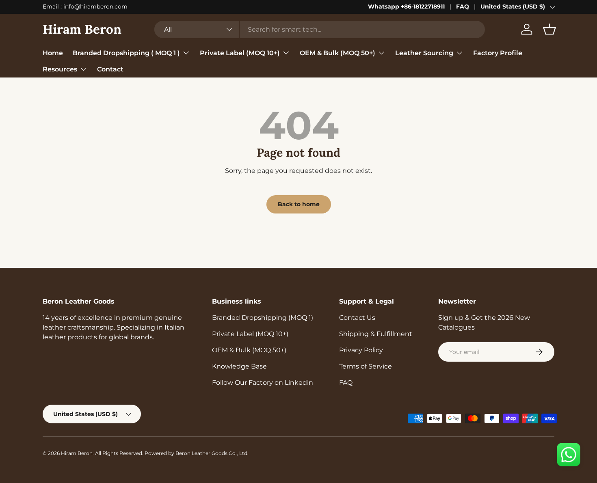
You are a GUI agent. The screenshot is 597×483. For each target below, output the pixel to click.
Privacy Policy (361, 350)
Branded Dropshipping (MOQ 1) (262, 317)
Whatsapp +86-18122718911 (406, 6)
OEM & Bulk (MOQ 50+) (337, 52)
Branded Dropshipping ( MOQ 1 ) (126, 52)
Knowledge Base (239, 366)
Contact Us (357, 317)
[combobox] (319, 29)
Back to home (299, 204)
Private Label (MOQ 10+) (240, 52)
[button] (549, 29)
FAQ (462, 6)
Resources (60, 69)
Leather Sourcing (424, 52)
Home (53, 52)
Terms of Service (365, 366)
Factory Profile (497, 52)
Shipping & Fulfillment (375, 334)
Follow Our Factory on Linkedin (262, 382)
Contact (110, 69)
